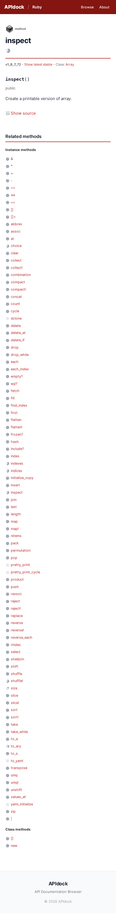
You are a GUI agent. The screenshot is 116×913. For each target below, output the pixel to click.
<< (13, 188)
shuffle (16, 674)
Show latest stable (38, 64)
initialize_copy (22, 478)
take (14, 724)
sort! (15, 717)
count (15, 304)
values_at (18, 797)
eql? (14, 384)
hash (15, 442)
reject (15, 601)
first (14, 413)
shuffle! (17, 681)
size (14, 688)
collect (16, 260)
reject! (16, 608)
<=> (13, 195)
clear (15, 253)
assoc (16, 231)
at (12, 239)
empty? (17, 376)
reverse (17, 623)
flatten (16, 420)
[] (12, 210)
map (14, 521)
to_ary (16, 746)
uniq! (15, 782)
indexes (17, 463)
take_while (19, 732)
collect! (17, 268)
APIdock (14, 7)
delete (16, 326)
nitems (16, 536)
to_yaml (17, 761)
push (15, 587)
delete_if (18, 340)
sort (14, 710)
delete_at (18, 333)
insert (15, 485)
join (13, 500)
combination (21, 275)
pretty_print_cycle (25, 572)
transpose (19, 768)
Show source (23, 113)
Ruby (37, 7)
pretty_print (20, 565)
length (16, 514)
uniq (14, 775)
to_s (14, 753)
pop (14, 558)
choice (16, 246)
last (14, 507)
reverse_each (21, 637)
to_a (14, 739)
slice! (15, 703)
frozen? (17, 434)
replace (17, 616)
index (15, 456)
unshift (16, 790)
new (14, 846)
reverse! (17, 630)
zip (13, 811)
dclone (16, 318)
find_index (19, 405)
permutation (20, 550)
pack (15, 543)
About (104, 7)
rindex (16, 645)
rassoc (16, 594)
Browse (87, 7)
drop (15, 347)
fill (13, 398)
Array (70, 64)
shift (14, 666)
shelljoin (17, 659)
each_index (20, 369)
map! (15, 529)
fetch (15, 391)
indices (16, 471)
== (13, 202)
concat (16, 297)
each (15, 362)
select (16, 652)
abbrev (16, 224)
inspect (17, 492)
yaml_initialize (22, 804)
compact (18, 282)
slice (14, 695)
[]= (13, 217)
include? (17, 449)
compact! (18, 289)
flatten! (16, 427)
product (17, 579)
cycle (15, 311)
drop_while (20, 355)
